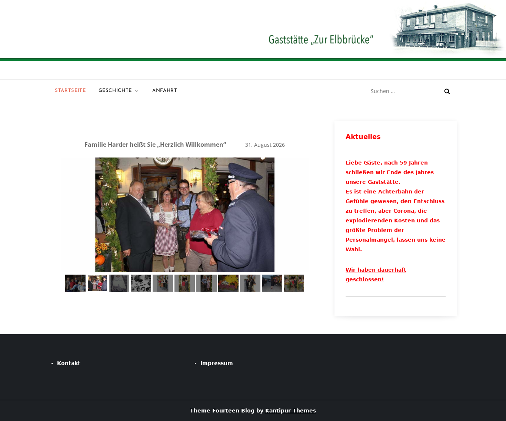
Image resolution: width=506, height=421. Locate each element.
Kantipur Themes (290, 411)
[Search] (447, 91)
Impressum (216, 363)
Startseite (70, 90)
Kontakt (68, 363)
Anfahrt (164, 90)
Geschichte (115, 90)
